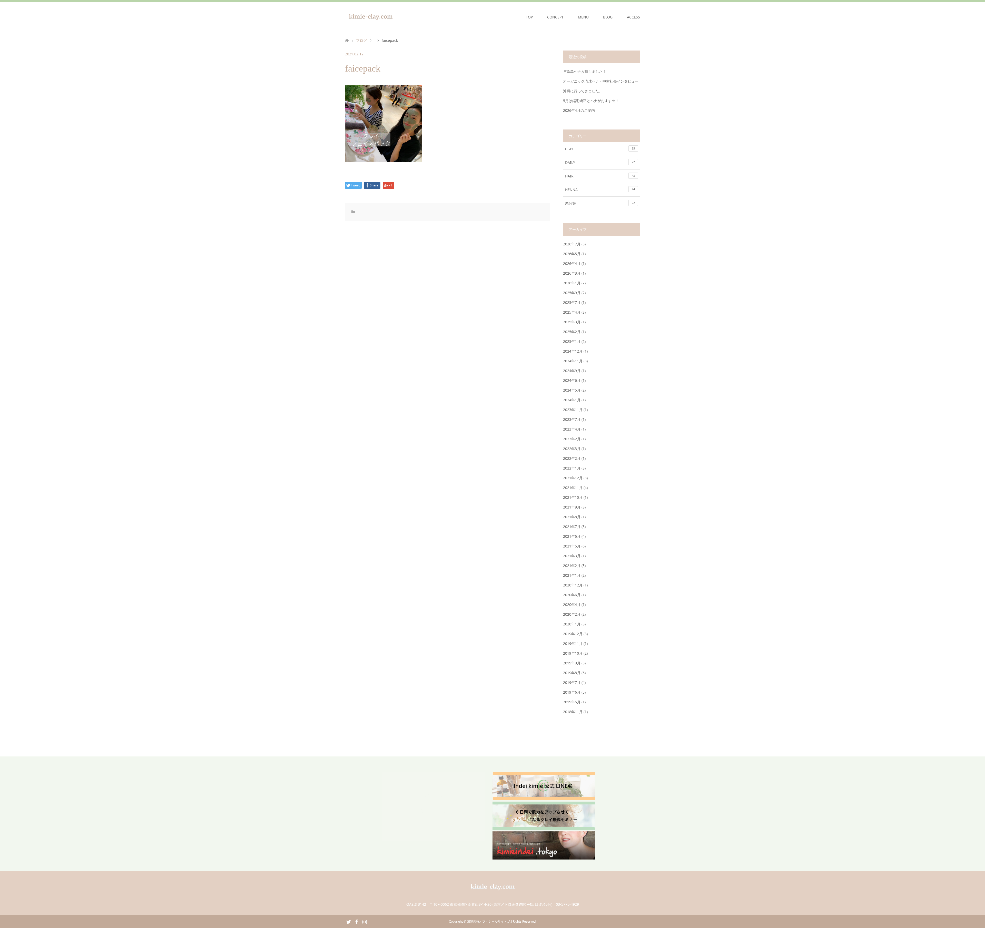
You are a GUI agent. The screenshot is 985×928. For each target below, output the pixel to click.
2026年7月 (571, 244)
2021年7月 (571, 526)
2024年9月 (571, 370)
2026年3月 (571, 273)
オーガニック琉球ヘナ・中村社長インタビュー (600, 81)
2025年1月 (571, 341)
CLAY (600, 148)
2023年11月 (573, 409)
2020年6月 (571, 594)
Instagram (364, 921)
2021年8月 (571, 516)
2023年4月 (571, 429)
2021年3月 (571, 555)
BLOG (608, 17)
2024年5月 (571, 390)
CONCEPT (555, 17)
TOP (529, 17)
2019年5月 (571, 702)
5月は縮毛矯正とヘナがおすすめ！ (591, 100)
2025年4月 (571, 312)
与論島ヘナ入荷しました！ (584, 71)
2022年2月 (571, 458)
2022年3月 (571, 448)
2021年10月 (573, 497)
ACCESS (633, 17)
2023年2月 (571, 438)
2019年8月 (571, 672)
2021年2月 (571, 565)
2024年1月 (571, 399)
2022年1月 (571, 468)
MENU (583, 17)
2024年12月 (573, 351)
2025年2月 (571, 331)
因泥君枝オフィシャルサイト (487, 921)
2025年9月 (571, 292)
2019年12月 (573, 633)
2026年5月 (571, 253)
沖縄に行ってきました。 (583, 90)
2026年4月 (571, 263)
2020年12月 (573, 585)
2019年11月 (573, 643)
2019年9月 (571, 663)
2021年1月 (571, 575)
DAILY (600, 162)
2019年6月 (571, 692)
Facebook (356, 921)
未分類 (600, 203)
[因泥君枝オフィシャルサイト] (396, 17)
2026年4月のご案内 (579, 110)
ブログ (361, 40)
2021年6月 (571, 536)
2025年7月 (571, 302)
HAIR (600, 176)
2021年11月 (573, 487)
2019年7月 (571, 682)
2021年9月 (571, 507)
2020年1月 (571, 624)
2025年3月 (571, 322)
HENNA (600, 189)
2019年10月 (573, 653)
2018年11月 (573, 711)
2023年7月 (571, 419)
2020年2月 (571, 614)
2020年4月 (571, 604)
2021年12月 (573, 477)
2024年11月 (573, 360)
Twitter (349, 921)
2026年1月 (571, 283)
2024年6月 (571, 380)
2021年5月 (571, 546)
